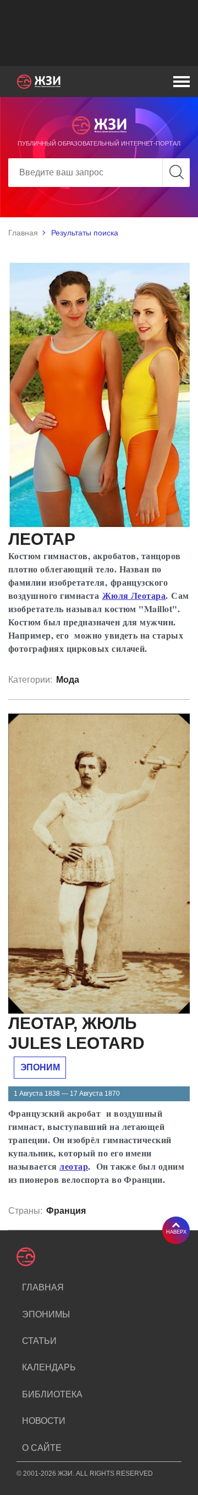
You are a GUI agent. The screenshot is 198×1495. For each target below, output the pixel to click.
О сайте (42, 1448)
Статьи (39, 1341)
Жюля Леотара (134, 595)
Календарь (49, 1367)
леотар (73, 1166)
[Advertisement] (99, 33)
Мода (67, 679)
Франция (66, 1210)
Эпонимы (46, 1314)
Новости (43, 1421)
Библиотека (52, 1394)
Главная (23, 232)
